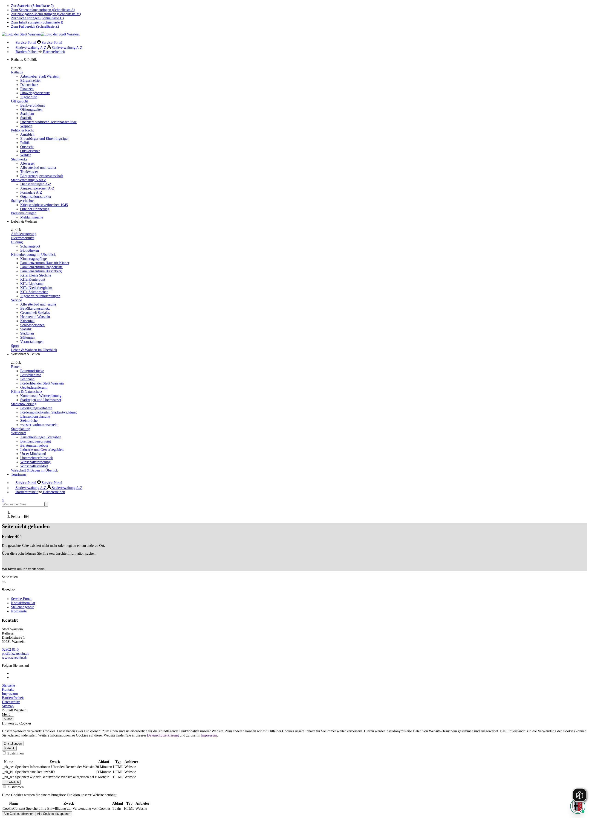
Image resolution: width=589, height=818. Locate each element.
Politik (25, 143)
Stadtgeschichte (22, 201)
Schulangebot (30, 246)
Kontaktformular (23, 603)
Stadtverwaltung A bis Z (28, 180)
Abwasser (27, 163)
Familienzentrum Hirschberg (41, 271)
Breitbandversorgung (35, 441)
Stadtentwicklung (23, 404)
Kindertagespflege (33, 259)
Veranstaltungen (31, 342)
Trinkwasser (29, 172)
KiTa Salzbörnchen (34, 292)
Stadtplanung (20, 429)
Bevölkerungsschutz (35, 308)
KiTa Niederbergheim (36, 288)
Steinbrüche (29, 420)
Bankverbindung (32, 105)
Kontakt (8, 689)
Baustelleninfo (30, 375)
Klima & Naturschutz (26, 391)
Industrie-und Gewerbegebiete (42, 449)
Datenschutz (29, 85)
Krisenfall (27, 321)
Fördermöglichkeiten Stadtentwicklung (48, 412)
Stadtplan (27, 114)
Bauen (15, 367)
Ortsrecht (27, 147)
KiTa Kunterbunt (32, 279)
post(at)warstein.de (15, 653)
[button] (294, 714)
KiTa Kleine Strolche (35, 275)
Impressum (10, 694)
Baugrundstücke (32, 371)
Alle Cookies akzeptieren (53, 813)
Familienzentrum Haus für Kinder (44, 263)
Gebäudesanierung (33, 387)
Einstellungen (13, 743)
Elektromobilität (22, 238)
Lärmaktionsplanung (35, 416)
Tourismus (18, 474)
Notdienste (19, 611)
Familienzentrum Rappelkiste (41, 267)
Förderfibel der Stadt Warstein (42, 383)
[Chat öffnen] (577, 806)
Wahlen (25, 155)
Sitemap (8, 706)
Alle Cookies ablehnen (18, 813)
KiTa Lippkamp (31, 283)
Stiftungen (27, 337)
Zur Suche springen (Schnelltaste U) (37, 18)
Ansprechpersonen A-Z (37, 188)
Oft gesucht (19, 101)
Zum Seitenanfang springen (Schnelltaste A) (43, 10)
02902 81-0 (10, 649)
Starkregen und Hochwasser (40, 400)
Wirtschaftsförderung (35, 462)
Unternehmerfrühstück (36, 458)
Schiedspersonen (32, 325)
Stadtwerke (19, 159)
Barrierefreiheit (26, 52)
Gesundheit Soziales (35, 312)
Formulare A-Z (31, 192)
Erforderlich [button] (11, 782)
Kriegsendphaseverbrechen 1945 (44, 205)
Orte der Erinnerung (34, 209)
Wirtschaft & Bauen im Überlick (34, 470)
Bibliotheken (29, 250)
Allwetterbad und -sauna (38, 167)
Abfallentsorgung (23, 234)
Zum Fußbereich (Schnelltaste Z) (35, 26)
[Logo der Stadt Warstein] (41, 34)
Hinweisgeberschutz (35, 93)
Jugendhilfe (28, 97)
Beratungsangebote (34, 445)
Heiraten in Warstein (35, 317)
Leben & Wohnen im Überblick (34, 350)
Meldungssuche (31, 217)
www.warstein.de (14, 658)
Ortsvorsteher (30, 151)
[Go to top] (4, 582)
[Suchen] (46, 504)
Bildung (17, 242)
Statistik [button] (9, 748)
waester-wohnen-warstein (39, 425)
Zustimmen (15, 753)
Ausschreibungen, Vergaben (40, 437)
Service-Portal (26, 42)
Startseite (8, 685)
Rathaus (17, 72)
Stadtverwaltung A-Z (31, 47)
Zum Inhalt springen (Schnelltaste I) (37, 22)
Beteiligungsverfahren (36, 408)
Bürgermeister (30, 80)
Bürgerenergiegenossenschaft (41, 176)
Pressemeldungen (23, 213)
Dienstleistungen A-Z (35, 184)
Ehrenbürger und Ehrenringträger (44, 138)
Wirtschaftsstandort (34, 466)
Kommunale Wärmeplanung (40, 396)
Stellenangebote (22, 607)
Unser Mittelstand (33, 454)
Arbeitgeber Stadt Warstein (39, 76)
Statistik (26, 118)
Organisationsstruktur (35, 196)
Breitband (27, 379)
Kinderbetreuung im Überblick (33, 254)
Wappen (26, 126)
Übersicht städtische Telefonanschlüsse (48, 122)
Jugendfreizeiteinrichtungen (40, 296)
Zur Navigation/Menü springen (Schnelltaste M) (46, 14)
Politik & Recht (22, 130)
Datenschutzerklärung (163, 735)
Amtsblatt (27, 134)
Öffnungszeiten (31, 109)
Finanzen (27, 89)
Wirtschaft (18, 433)
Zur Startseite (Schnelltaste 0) (32, 6)
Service (16, 300)
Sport (15, 346)
